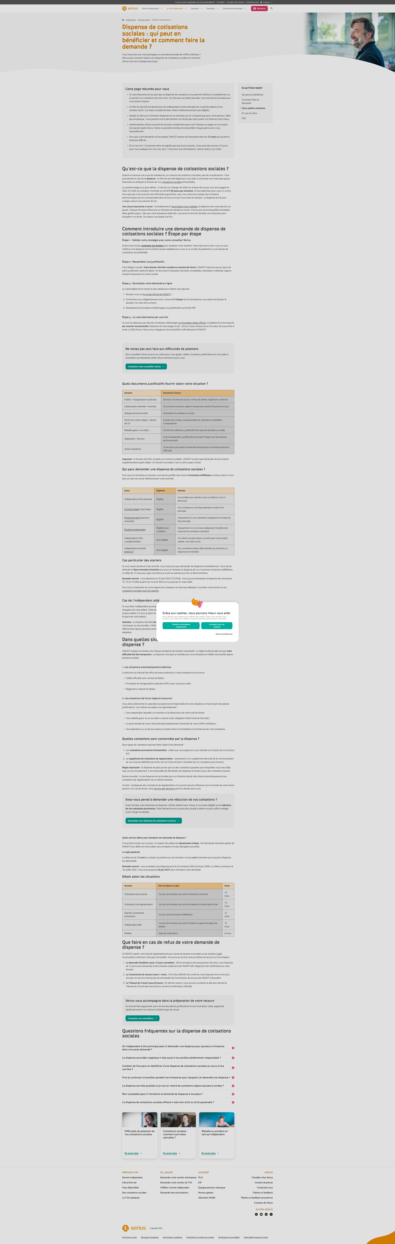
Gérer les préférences (224, 634)
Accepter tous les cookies (217, 625)
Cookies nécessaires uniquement (181, 625)
